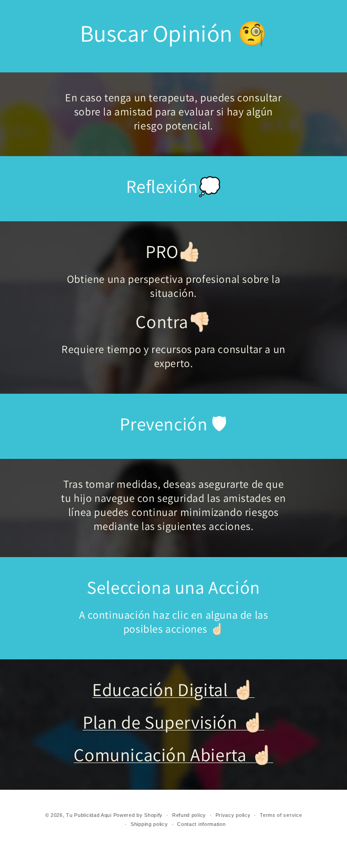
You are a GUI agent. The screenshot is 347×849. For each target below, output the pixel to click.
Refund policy (189, 815)
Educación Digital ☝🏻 (173, 689)
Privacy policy (233, 815)
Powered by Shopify (138, 815)
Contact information (201, 824)
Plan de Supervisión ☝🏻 (173, 722)
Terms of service (281, 815)
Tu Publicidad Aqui (89, 815)
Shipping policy (149, 824)
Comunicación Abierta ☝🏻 (173, 754)
